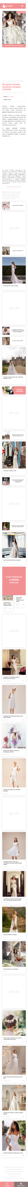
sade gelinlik (5, 195)
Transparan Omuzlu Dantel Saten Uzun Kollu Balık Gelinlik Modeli (12, 899)
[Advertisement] (14, 29)
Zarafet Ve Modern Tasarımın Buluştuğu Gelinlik (11, 751)
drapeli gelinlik (14, 195)
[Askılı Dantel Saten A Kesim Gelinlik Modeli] (14, 1101)
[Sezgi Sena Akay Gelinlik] (6, 207)
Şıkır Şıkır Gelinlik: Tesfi (9, 470)
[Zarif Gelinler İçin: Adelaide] (14, 956)
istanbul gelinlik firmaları (14, 1174)
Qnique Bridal (6, 754)
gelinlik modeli (16, 193)
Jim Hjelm (11, 96)
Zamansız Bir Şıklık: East (17, 250)
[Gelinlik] (7, 6)
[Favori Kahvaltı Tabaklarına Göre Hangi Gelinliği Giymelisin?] (6, 482)
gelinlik (19, 192)
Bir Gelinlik (13, 92)
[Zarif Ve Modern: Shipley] (14, 922)
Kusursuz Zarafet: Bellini (17, 340)
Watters (5, 971)
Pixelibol (16, 1178)
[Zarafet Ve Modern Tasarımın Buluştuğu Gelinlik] (14, 739)
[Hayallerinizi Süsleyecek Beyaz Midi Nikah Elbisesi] (14, 703)
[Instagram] (23, 1)
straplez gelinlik (11, 192)
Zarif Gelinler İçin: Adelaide (10, 969)
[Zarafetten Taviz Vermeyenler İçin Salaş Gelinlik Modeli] (6, 527)
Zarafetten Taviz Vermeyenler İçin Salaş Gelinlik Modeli (17, 526)
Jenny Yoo (5, 937)
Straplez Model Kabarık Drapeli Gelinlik (11, 87)
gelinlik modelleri (16, 1169)
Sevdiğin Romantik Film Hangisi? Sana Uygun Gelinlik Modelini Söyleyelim (17, 330)
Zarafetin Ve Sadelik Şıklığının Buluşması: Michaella (11, 677)
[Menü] (22, 6)
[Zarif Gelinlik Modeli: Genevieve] (14, 548)
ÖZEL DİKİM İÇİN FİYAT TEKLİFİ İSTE (14, 45)
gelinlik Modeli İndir (14, 186)
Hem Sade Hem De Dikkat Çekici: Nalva (9, 599)
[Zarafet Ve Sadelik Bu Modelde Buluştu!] (14, 776)
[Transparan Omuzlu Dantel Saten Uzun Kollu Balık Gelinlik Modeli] (14, 887)
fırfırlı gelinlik (6, 198)
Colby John (5, 562)
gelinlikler (20, 1171)
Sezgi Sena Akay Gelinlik (17, 205)
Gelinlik (5, 1041)
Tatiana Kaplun (6, 473)
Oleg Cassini (6, 719)
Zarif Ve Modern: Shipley (10, 934)
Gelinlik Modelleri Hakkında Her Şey (13, 1153)
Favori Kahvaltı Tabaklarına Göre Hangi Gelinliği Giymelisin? (18, 481)
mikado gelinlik (6, 197)
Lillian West (20, 605)
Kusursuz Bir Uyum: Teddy (10, 285)
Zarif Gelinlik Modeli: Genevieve (12, 560)
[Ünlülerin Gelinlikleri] (7, 390)
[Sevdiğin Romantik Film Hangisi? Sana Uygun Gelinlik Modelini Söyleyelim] (6, 331)
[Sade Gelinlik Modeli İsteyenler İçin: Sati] (14, 1063)
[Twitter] (21, 1)
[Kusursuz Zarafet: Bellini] (6, 343)
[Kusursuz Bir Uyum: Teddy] (14, 273)
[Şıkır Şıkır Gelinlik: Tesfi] (14, 458)
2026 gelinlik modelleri (11, 1171)
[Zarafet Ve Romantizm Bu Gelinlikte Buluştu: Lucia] (14, 365)
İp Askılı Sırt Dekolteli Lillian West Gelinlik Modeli (22, 600)
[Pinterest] (25, 1)
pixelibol (17, 1176)
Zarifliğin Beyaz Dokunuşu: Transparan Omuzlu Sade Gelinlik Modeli (12, 863)
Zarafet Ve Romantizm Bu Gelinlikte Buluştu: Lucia (18, 435)
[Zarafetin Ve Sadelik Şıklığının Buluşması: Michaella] (14, 665)
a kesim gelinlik (6, 193)
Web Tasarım (11, 1176)
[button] (24, 27)
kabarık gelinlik (15, 197)
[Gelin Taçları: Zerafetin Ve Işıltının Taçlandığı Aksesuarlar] (14, 1026)
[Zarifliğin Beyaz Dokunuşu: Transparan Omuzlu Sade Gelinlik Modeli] (14, 850)
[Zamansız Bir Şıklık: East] (6, 252)
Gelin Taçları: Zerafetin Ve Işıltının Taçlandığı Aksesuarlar (12, 1038)
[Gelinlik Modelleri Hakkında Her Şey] (14, 1138)
